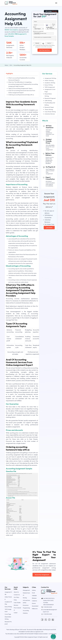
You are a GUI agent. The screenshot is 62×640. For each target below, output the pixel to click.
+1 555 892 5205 (47, 607)
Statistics (25, 613)
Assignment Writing (50, 78)
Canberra (34, 600)
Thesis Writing (49, 109)
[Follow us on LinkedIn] (53, 619)
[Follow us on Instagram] (49, 619)
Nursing (25, 597)
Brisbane (34, 598)
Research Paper (49, 107)
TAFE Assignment (50, 87)
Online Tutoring (49, 80)
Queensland (35, 606)
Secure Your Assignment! (42, 574)
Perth (33, 593)
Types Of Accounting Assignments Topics (20, 88)
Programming (26, 608)
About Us (16, 592)
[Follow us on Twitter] (46, 619)
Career (15, 612)
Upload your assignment (38, 31)
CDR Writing (48, 100)
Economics (26, 605)
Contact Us (17, 594)
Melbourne (35, 608)
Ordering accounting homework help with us (21, 94)
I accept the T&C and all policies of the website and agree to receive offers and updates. (45, 45)
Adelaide (34, 595)
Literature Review (50, 114)
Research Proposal (50, 98)
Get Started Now (44, 50)
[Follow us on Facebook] (42, 619)
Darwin (34, 603)
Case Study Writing (50, 111)
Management (26, 590)
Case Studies (17, 602)
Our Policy (16, 597)
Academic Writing (50, 82)
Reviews (16, 605)
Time (52, 26)
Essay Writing (49, 85)
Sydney (34, 590)
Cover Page (8, 614)
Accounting (26, 610)
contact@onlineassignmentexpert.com (50, 610)
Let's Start (49, 227)
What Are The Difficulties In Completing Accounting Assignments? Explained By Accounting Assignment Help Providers (23, 84)
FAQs (15, 600)
